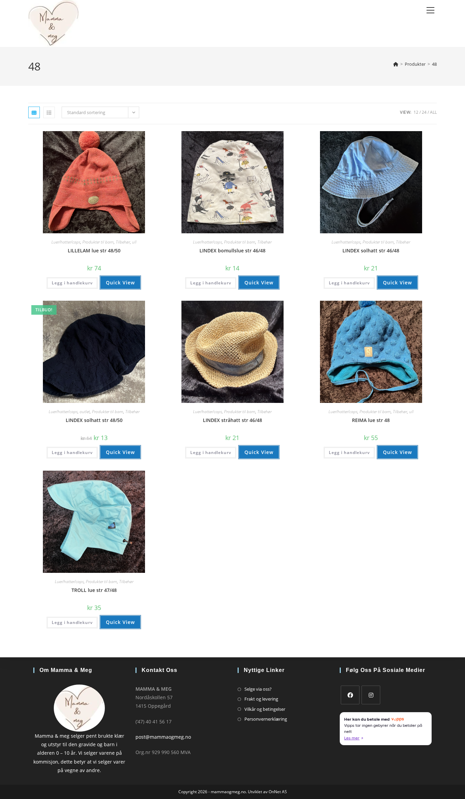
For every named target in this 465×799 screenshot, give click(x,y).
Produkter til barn (98, 242)
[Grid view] (34, 112)
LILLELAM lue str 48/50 (94, 250)
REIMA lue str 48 (371, 420)
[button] (134, 139)
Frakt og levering (261, 699)
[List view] (49, 112)
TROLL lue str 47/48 (94, 590)
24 (424, 112)
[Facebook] (350, 695)
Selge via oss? (258, 689)
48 (434, 64)
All (433, 112)
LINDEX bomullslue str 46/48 (232, 250)
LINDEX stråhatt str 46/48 (232, 420)
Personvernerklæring (265, 719)
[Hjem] (395, 64)
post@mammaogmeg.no (163, 737)
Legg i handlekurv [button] (72, 283)
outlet (85, 411)
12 (416, 112)
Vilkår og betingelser (264, 709)
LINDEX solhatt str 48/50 (94, 420)
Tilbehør (123, 242)
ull (134, 242)
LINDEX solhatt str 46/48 (370, 250)
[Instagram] (371, 695)
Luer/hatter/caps (65, 242)
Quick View (120, 282)
